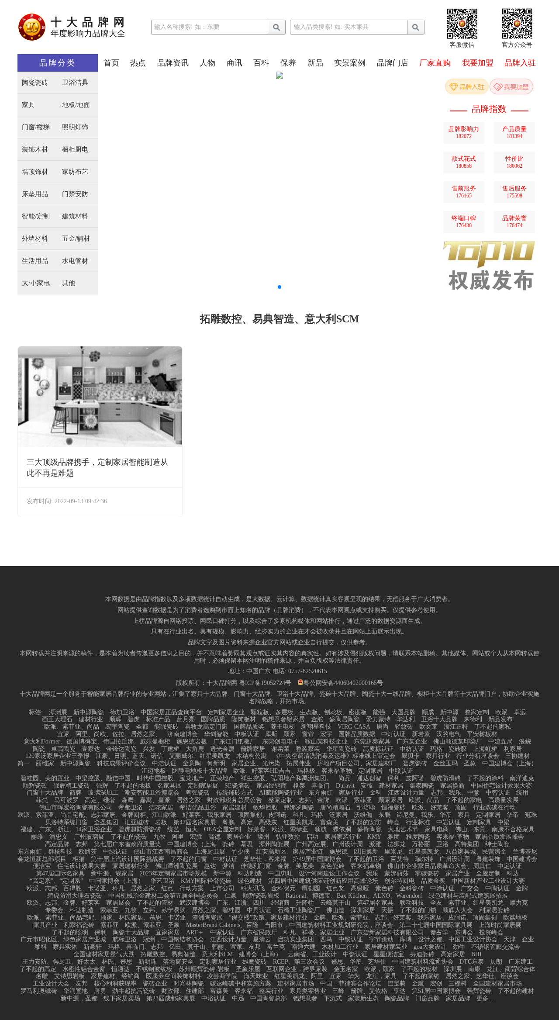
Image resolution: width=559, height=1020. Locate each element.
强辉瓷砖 (479, 991)
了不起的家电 (463, 800)
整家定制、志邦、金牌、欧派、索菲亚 (320, 800)
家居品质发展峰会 (499, 837)
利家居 (513, 749)
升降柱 (305, 903)
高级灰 (268, 822)
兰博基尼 (525, 852)
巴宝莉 (396, 984)
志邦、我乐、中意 (455, 793)
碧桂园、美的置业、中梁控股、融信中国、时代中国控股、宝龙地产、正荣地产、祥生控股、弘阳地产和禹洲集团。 (176, 778)
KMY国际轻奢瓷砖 (206, 881)
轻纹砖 (404, 727)
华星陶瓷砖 (341, 749)
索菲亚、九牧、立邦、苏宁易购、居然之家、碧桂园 (170, 910)
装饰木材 (35, 149)
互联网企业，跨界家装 (297, 969)
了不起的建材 (515, 991)
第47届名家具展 (194, 822)
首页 (111, 63)
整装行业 (271, 991)
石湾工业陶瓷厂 (298, 910)
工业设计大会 (51, 984)
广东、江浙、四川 (240, 903)
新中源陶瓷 (88, 712)
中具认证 (259, 910)
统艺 (173, 829)
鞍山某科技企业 (326, 742)
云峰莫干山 (335, 903)
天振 (387, 910)
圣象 (470, 764)
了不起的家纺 (421, 976)
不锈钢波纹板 (154, 969)
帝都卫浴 (130, 808)
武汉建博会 (194, 903)
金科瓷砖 (412, 888)
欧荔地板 (515, 918)
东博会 (464, 933)
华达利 (406, 719)
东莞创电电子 (280, 742)
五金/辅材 (76, 238)
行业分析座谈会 (477, 756)
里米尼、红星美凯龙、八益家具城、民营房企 (445, 852)
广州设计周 (454, 859)
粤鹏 (228, 822)
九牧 (159, 837)
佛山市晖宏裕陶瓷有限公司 (75, 808)
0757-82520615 (307, 671)
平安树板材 (482, 734)
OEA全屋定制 (222, 829)
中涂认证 (442, 888)
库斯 (271, 734)
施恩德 (338, 852)
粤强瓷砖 (198, 793)
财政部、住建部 (182, 991)
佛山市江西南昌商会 (161, 852)
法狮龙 (396, 844)
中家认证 (222, 933)
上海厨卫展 (210, 852)
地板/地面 (76, 105)
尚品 (344, 778)
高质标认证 (378, 749)
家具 (28, 105)
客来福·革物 (452, 837)
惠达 (210, 866)
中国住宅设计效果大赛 (501, 786)
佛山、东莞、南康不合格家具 (495, 829)
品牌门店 (392, 63)
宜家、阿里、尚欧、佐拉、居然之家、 (109, 734)
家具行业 (438, 756)
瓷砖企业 (155, 984)
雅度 (393, 837)
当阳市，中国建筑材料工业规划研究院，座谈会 (329, 925)
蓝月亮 (185, 719)
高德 (214, 837)
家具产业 (45, 925)
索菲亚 (109, 925)
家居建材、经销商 (115, 976)
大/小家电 (36, 283)
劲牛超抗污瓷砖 (133, 991)
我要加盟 (477, 63)
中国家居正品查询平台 (171, 712)
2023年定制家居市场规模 (173, 874)
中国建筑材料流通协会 (422, 962)
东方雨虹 (320, 793)
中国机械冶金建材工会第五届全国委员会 (163, 896)
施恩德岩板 (191, 742)
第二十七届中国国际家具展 (436, 925)
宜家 (335, 976)
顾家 (289, 734)
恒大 (192, 829)
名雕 (42, 976)
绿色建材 (250, 881)
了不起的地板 (132, 786)
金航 (418, 984)
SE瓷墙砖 (237, 786)
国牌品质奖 (249, 727)
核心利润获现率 (115, 984)
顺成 (428, 712)
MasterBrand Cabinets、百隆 (222, 925)
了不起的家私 (492, 727)
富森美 (219, 991)
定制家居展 (203, 786)
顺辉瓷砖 (35, 786)
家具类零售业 (308, 991)
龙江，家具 (381, 976)
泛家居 (338, 815)
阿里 (178, 837)
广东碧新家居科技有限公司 (387, 933)
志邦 (82, 844)
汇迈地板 (153, 771)
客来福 (244, 991)
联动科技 (412, 903)
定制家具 (479, 822)
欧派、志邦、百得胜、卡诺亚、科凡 (75, 888)
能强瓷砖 (166, 727)
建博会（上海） (260, 954)
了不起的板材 (419, 969)
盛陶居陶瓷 (344, 719)
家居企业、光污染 (255, 764)
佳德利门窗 (256, 866)
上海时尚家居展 (500, 925)
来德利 (473, 719)
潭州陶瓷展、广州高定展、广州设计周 (311, 844)
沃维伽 (363, 815)
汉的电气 (448, 734)
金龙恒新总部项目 (41, 859)
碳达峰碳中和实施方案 (240, 984)
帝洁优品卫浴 (197, 808)
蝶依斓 (342, 829)
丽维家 (45, 764)
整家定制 (477, 712)
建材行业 (91, 719)
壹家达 (91, 749)
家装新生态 (363, 999)
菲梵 (42, 800)
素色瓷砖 (332, 866)
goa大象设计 (430, 947)
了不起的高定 (38, 969)
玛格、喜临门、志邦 (135, 947)
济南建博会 (182, 734)
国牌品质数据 (356, 734)
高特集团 (467, 844)
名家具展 (169, 786)
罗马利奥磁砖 (39, 991)
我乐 (372, 874)
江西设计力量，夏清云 (240, 940)
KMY (374, 837)
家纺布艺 (75, 172)
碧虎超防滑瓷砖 (139, 829)
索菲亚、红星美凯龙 (476, 903)
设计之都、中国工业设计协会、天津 (467, 940)
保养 (288, 63)
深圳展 (453, 969)
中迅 (238, 999)
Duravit (345, 786)
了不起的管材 (155, 903)
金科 (375, 793)
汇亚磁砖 (136, 822)
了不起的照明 (70, 933)
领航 (320, 829)
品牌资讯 (173, 63)
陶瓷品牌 (397, 999)
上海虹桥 (485, 749)
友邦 (82, 984)
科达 (513, 874)
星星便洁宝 (388, 954)
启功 (312, 837)
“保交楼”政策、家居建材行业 (268, 918)
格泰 (299, 786)
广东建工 (520, 962)
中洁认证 (164, 764)
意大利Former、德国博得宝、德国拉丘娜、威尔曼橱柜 (97, 742)
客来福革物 (366, 866)
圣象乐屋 (248, 969)
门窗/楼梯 (36, 127)
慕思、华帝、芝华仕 (358, 962)
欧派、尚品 (424, 800)
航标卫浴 (124, 940)
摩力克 (519, 903)
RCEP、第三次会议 (299, 962)
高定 (247, 822)
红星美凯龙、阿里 (298, 976)
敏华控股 (265, 808)
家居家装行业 (342, 837)
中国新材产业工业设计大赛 (488, 881)
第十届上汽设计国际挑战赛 (127, 859)
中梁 (503, 822)
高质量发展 (503, 800)
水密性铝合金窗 (83, 969)
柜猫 (78, 859)
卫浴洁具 (75, 83)
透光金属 (222, 749)
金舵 (317, 719)
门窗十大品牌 (45, 793)
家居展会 (118, 903)
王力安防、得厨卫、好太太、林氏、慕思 (77, 962)
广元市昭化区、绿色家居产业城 (63, 940)
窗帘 (308, 734)
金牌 (522, 888)
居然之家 (188, 800)
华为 (354, 976)
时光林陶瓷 (188, 984)
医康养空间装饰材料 (173, 976)
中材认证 (225, 859)
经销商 (280, 903)
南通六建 (303, 947)
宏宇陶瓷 (117, 727)
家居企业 (239, 837)
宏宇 (326, 734)
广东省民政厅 (259, 933)
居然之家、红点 (152, 888)
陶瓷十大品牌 (131, 933)
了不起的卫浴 (366, 859)
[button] (279, 287)
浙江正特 (456, 727)
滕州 (263, 837)
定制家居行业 (218, 962)
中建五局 (500, 742)
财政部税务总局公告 (234, 800)
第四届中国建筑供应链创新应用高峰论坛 (323, 881)
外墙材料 (35, 238)
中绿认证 (115, 852)
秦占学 (439, 933)
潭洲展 (58, 712)
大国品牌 (403, 712)
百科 (261, 63)
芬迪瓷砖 (422, 954)
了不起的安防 (363, 822)
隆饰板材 (243, 719)
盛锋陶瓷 (369, 829)
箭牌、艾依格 (369, 991)
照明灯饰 (75, 127)
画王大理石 (57, 719)
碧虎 (134, 719)
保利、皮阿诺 (405, 778)
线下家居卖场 (122, 999)
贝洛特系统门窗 (66, 822)
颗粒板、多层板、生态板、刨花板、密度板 (309, 712)
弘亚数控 (288, 837)
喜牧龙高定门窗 (206, 727)
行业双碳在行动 (494, 808)
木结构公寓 (251, 756)
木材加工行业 (340, 947)
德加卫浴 (122, 712)
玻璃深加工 (103, 793)
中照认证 (401, 771)
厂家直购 (435, 63)
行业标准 (418, 822)
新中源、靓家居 (112, 874)
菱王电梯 (282, 727)
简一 (23, 764)
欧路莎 (88, 852)
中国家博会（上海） (116, 881)
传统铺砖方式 (234, 793)
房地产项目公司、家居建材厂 (357, 764)
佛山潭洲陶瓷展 (176, 866)
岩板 (161, 822)
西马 (326, 940)
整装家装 (308, 749)
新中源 (449, 712)
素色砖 (384, 888)
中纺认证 (412, 749)
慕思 (247, 844)
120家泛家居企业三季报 (57, 756)
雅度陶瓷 (418, 837)
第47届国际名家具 (60, 874)
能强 (379, 712)
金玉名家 (346, 969)
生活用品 (35, 261)
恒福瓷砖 (393, 808)
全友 (436, 903)
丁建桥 (170, 749)
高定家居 (453, 954)
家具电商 (436, 829)
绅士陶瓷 (497, 844)
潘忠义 (58, 837)
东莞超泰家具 (372, 742)
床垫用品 (35, 194)
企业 (528, 940)
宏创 (436, 984)
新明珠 (147, 962)
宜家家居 (167, 933)
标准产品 (158, 719)
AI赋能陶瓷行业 (280, 793)
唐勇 (100, 991)
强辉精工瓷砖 (71, 786)
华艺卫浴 (162, 881)
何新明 (216, 764)
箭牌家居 (253, 749)
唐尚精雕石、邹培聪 (347, 808)
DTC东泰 (471, 962)
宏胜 (196, 837)
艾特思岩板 (69, 976)
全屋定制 (488, 874)
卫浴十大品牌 (439, 719)
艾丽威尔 (181, 756)
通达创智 (369, 778)
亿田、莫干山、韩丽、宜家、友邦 (215, 947)
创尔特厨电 (399, 881)
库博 (406, 940)
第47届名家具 (375, 903)
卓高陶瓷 (63, 749)
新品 (315, 63)
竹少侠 (240, 852)
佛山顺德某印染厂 (457, 742)
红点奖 (335, 888)
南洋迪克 (522, 778)
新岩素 (421, 734)
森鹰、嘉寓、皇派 (145, 800)
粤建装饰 (488, 859)
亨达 (399, 991)
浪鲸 (525, 742)
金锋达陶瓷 (121, 749)
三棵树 (458, 984)
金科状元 (283, 888)
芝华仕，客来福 (265, 859)
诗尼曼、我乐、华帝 (424, 815)
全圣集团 (106, 822)
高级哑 (360, 888)
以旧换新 (366, 852)
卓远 (520, 712)
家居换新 (452, 786)
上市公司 (222, 888)
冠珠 (531, 815)
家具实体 (65, 947)
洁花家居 (161, 808)
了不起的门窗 (188, 859)
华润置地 (75, 991)
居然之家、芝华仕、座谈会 (482, 976)
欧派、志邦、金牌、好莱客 (63, 903)
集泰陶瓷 (422, 786)
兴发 (149, 749)
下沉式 (333, 999)
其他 (68, 283)
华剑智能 (216, 734)
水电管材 (75, 261)
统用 (522, 793)
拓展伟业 (298, 764)
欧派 (501, 712)
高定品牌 (57, 844)
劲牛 (459, 947)
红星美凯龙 (215, 756)
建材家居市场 (295, 984)
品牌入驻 (520, 63)
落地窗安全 (178, 962)
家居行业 (351, 793)
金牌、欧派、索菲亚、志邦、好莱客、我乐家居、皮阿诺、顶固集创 (405, 918)
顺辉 (115, 719)
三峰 (338, 991)
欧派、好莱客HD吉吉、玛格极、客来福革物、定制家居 (308, 771)
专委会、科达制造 (69, 910)
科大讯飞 (253, 888)
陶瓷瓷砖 (35, 83)
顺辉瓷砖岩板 (261, 896)
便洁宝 (42, 866)
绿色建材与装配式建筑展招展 (468, 896)
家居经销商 (271, 786)
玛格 (436, 749)
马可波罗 (66, 800)
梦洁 (228, 866)
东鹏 (384, 815)
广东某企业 (412, 742)
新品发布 (500, 719)
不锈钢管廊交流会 (495, 947)
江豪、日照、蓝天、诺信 (129, 756)
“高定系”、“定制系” (56, 881)
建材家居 (391, 786)
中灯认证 (393, 734)
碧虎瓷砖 (415, 764)
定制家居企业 (226, 712)
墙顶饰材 (35, 172)
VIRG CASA (354, 727)
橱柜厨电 (75, 149)
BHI (476, 954)
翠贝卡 (410, 756)
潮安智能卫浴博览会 (151, 793)
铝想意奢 (305, 999)
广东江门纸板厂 (234, 742)
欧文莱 (428, 727)
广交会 (470, 888)
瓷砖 (228, 844)
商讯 (234, 63)
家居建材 (234, 808)
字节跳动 (381, 940)
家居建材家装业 (386, 947)
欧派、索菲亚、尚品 (71, 727)
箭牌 (75, 793)
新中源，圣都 (79, 999)
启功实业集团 (295, 940)
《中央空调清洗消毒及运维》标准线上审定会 (334, 756)
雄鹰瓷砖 (254, 962)
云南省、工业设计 (312, 954)
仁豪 (230, 896)
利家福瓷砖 (79, 925)
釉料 (41, 947)
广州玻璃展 (89, 837)
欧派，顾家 (379, 969)
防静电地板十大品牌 (199, 771)
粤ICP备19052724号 (265, 683)
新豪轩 (92, 947)
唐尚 (382, 727)
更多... (485, 999)
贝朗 (496, 962)
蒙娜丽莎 (396, 874)
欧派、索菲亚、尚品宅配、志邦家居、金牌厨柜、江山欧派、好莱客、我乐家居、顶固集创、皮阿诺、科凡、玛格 (170, 815)
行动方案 (191, 888)
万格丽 (421, 844)
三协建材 (517, 756)
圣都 (142, 727)
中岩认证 (448, 822)
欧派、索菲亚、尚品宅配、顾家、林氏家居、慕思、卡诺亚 (106, 918)
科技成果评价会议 (121, 764)
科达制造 (250, 874)
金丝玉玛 (445, 764)
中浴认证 (213, 999)
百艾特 (399, 859)
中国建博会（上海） (509, 764)
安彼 (367, 786)
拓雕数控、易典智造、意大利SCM (187, 954)
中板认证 (247, 734)
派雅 (375, 844)
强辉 (102, 786)
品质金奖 (433, 881)
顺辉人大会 (457, 910)
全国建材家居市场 (497, 984)
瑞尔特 (424, 859)
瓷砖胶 (458, 749)
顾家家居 (390, 800)
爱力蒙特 (378, 719)
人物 (207, 63)
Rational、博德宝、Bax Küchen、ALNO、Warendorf (354, 896)
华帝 (513, 815)
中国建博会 (522, 859)
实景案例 (350, 63)
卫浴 (442, 844)
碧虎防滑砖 (445, 778)
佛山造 (335, 910)
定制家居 (488, 815)
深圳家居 (363, 910)
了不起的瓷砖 (128, 837)
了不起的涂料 (485, 778)
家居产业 (457, 874)
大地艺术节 (403, 829)
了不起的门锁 (418, 910)
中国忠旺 (280, 874)
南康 (474, 969)
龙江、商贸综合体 (511, 969)
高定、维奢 (100, 800)
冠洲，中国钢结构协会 (173, 940)
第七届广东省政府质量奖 (127, 844)
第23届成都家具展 (170, 999)
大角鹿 (195, 749)
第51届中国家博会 (436, 991)
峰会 (393, 822)
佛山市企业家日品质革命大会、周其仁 (439, 866)
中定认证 (509, 866)
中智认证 (498, 793)
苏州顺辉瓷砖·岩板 (204, 969)
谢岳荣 (280, 749)
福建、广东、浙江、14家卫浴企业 (66, 829)
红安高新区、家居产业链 (289, 852)
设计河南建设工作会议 (329, 874)
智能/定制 (36, 216)
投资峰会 (491, 933)
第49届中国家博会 (317, 859)
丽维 (37, 837)
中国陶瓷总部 (268, 999)
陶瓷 (39, 749)
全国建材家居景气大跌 (104, 954)
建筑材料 (75, 216)
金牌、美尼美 (295, 866)
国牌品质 (213, 719)
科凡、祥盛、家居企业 (314, 933)
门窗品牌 (427, 999)
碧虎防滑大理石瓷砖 (74, 896)
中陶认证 (497, 888)
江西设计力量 (406, 793)
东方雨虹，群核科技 (44, 852)
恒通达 (120, 969)
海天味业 (256, 976)
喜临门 (320, 786)
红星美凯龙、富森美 (310, 822)
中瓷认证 (355, 954)
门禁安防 (75, 194)
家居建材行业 (130, 866)
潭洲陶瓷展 (207, 918)
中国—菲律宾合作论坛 (350, 984)
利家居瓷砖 (494, 910)
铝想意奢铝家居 (283, 719)
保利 (100, 933)
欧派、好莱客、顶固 (439, 808)
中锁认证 (350, 940)
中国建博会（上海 (191, 844)
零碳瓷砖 (427, 874)
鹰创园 (311, 888)
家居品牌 (458, 999)
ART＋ (195, 933)
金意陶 (192, 764)
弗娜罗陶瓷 (298, 808)
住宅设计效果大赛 (81, 866)
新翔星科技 (316, 727)
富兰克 (276, 947)
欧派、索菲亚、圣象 (152, 925)
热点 (138, 63)
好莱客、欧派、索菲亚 (277, 829)
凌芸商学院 (222, 976)
